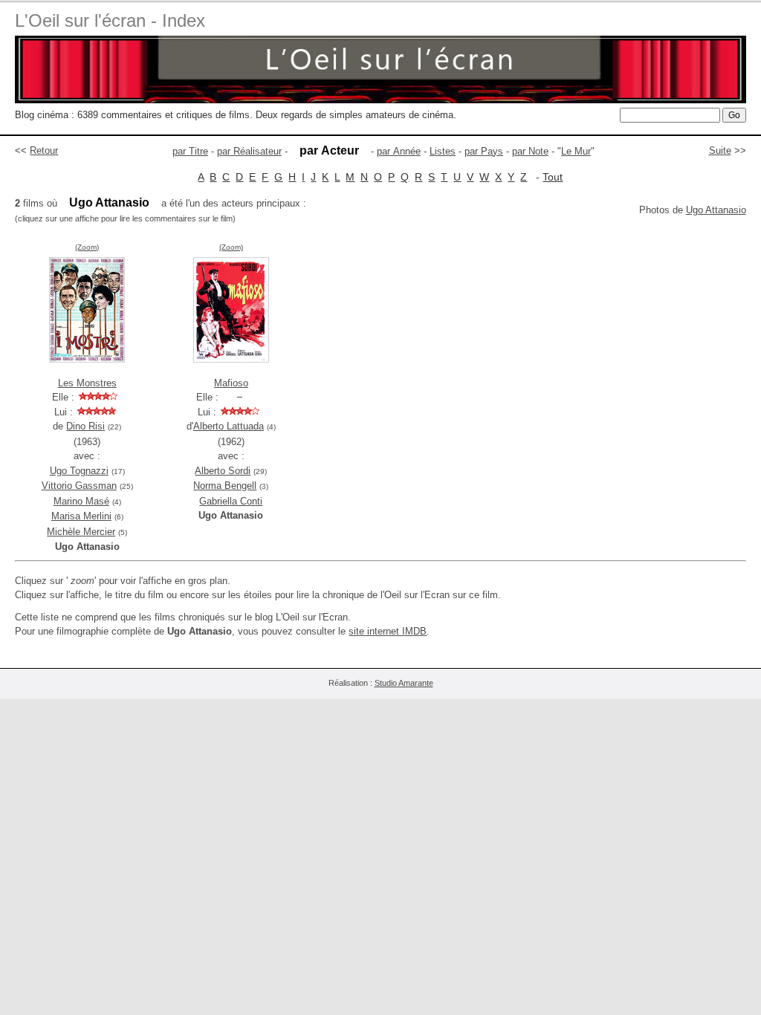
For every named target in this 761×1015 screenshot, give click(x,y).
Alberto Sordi (222, 470)
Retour (44, 150)
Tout (553, 177)
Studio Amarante (404, 682)
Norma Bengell (224, 485)
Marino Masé (81, 501)
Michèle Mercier (81, 531)
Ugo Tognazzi (79, 470)
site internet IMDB (388, 631)
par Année (399, 151)
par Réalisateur (249, 151)
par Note (530, 151)
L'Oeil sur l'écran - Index (110, 20)
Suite (720, 150)
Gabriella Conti (230, 501)
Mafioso (231, 383)
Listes (443, 151)
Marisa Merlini (81, 516)
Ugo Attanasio (716, 209)
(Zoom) (87, 247)
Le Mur (576, 151)
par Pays (483, 151)
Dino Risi (85, 426)
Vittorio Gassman (79, 485)
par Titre (190, 151)
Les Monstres (87, 383)
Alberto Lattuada (228, 426)
